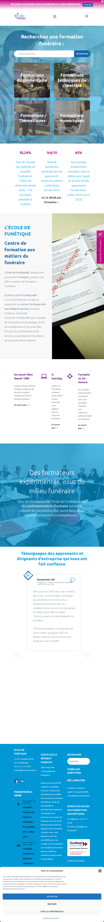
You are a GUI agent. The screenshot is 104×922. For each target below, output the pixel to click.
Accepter (52, 896)
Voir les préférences (52, 911)
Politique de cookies (50, 918)
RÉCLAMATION (76, 780)
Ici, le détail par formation (51, 200)
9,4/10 (52, 153)
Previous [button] (17, 654)
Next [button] (86, 654)
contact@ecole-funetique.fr (25, 770)
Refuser (52, 904)
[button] (100, 870)
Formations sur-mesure (84, 378)
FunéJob (88, 5)
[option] (36, 612)
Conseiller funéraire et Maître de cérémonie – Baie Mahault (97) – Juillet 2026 (29, 822)
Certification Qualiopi (75, 861)
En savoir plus (20, 405)
